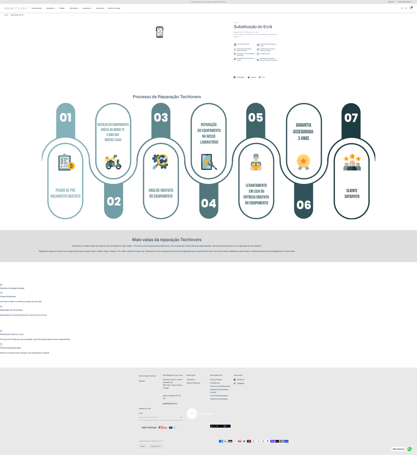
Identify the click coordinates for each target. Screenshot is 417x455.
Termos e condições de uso (220, 386)
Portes (236, 32)
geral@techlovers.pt (170, 403)
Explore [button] (142, 381)
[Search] (402, 8)
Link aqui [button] (189, 409)
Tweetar (253, 77)
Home (6, 15)
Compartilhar (241, 77)
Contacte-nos (215, 383)
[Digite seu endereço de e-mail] (181, 417)
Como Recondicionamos (219, 395)
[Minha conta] (406, 8)
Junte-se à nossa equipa (219, 399)
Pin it (263, 77)
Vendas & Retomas (193, 383)
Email (141, 413)
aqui (241, 34)
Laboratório (190, 379)
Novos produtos (216, 379)
